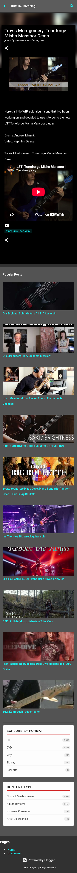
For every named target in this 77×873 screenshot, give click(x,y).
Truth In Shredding (23, 6)
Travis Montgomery (18, 231)
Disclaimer (14, 853)
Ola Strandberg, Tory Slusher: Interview (26, 355)
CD (38, 740)
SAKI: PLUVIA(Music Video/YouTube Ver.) (28, 621)
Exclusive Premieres (38, 811)
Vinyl (38, 755)
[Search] (72, 5)
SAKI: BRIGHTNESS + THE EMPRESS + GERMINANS (33, 446)
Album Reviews (38, 803)
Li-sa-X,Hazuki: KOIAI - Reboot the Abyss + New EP (33, 578)
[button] (6, 48)
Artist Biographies (38, 818)
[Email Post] (6, 227)
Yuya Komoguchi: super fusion (21, 711)
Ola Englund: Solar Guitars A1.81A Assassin (29, 313)
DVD (38, 747)
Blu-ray (38, 762)
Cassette (38, 770)
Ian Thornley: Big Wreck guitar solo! (24, 536)
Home (11, 850)
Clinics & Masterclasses (38, 796)
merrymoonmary (47, 867)
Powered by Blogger (41, 860)
